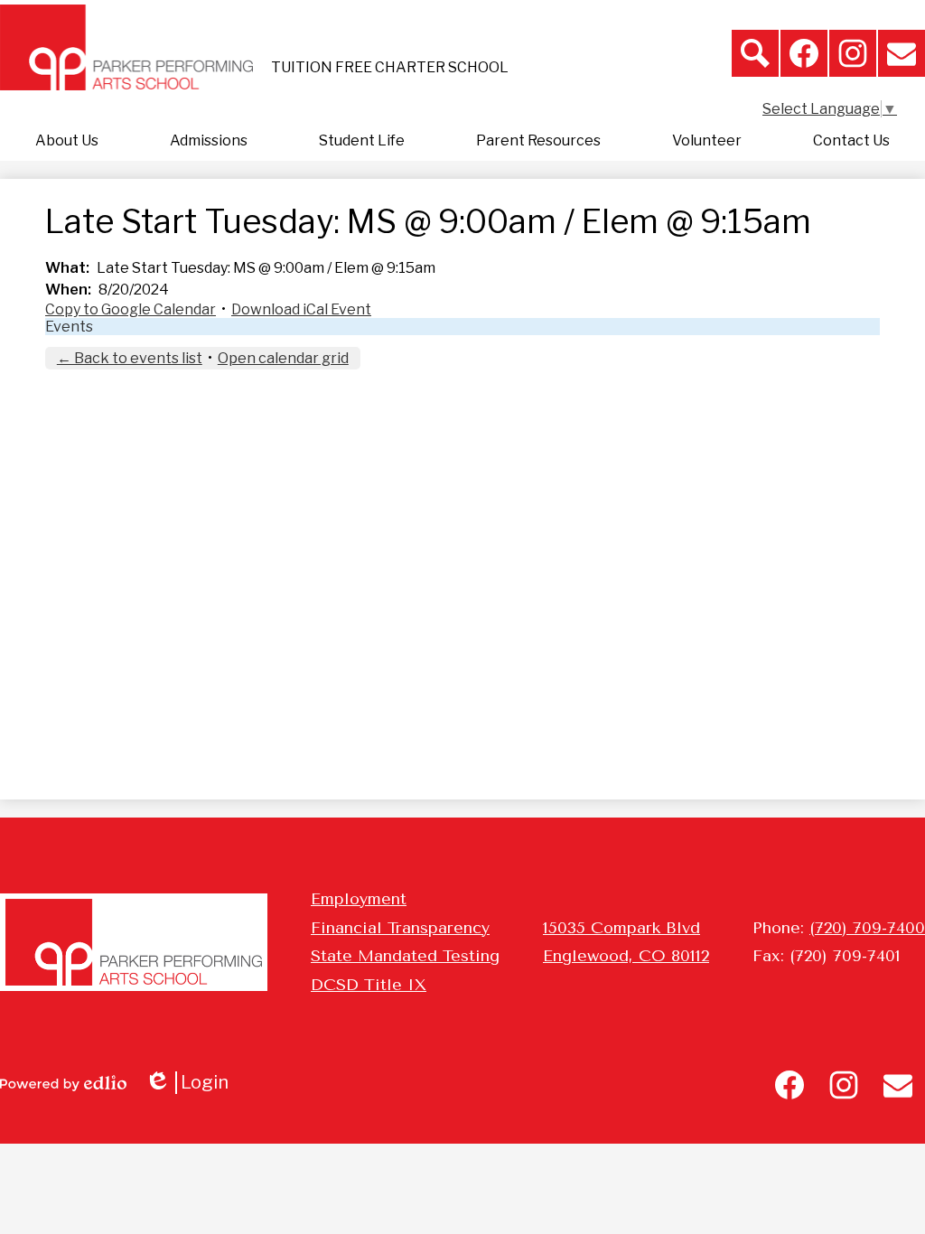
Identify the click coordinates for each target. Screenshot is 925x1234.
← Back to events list (129, 358)
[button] (66, 141)
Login (193, 1082)
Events (69, 326)
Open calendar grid (283, 358)
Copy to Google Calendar (130, 309)
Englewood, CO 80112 (626, 956)
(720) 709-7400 (867, 928)
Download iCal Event (301, 309)
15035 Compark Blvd (621, 928)
